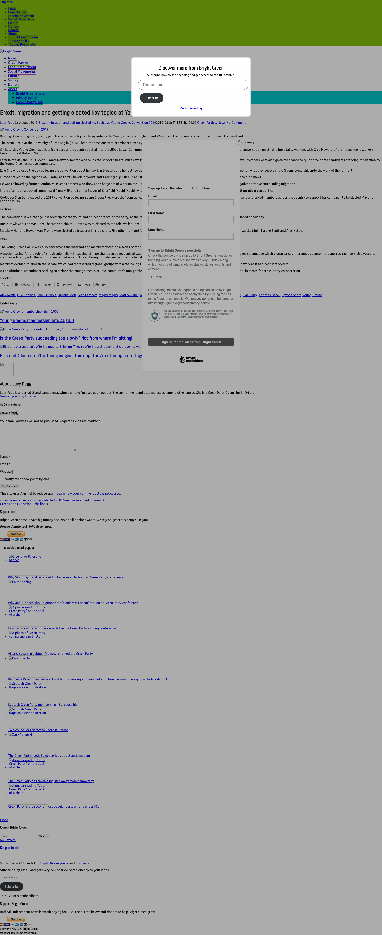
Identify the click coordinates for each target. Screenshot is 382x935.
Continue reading (191, 108)
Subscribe (152, 98)
